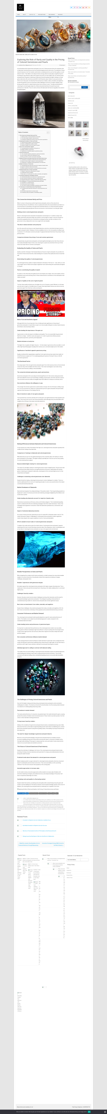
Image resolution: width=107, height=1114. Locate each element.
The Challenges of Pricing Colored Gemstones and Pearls (32, 181)
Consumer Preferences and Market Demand (29, 175)
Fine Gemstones (41, 14)
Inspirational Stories (72, 112)
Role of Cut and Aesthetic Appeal (27, 146)
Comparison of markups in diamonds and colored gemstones (34, 159)
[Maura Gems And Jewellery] (20, 10)
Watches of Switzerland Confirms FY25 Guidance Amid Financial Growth (39, 830)
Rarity (57, 793)
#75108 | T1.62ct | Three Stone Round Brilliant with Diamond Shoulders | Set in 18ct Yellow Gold (36, 874)
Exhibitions (70, 100)
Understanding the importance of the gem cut (31, 148)
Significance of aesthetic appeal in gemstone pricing (32, 151)
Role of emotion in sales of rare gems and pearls (31, 156)
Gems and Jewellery (72, 108)
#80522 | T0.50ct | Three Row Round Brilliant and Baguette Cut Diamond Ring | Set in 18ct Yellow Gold (31, 860)
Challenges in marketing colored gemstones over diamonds (33, 162)
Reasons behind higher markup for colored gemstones (32, 161)
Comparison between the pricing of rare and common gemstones (34, 139)
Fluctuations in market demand (28, 182)
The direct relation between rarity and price (30, 138)
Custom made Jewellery (73, 98)
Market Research (71, 115)
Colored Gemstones (33, 793)
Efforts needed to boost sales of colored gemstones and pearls (34, 168)
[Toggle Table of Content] (47, 132)
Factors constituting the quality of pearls (29, 143)
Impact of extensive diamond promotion (29, 166)
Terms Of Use (69, 877)
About (24, 14)
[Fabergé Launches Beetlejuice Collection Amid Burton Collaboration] (19, 836)
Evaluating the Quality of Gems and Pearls (28, 141)
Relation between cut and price (28, 149)
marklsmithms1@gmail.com (25, 65)
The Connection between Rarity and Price (28, 135)
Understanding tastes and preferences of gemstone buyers (33, 176)
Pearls (49, 793)
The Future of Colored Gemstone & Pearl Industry (30, 186)
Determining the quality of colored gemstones (31, 142)
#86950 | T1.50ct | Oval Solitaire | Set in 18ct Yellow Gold (39, 896)
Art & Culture (70, 96)
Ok (89, 1111)
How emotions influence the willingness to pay (31, 155)
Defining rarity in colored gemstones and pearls (31, 136)
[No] (105, 1112)
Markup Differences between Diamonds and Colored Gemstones (33, 158)
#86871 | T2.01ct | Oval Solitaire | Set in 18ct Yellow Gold (33, 866)
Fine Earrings (52, 14)
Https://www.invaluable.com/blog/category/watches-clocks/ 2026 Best (59, 865)
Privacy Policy (69, 875)
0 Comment (62, 65)
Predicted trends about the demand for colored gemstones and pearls (34, 189)
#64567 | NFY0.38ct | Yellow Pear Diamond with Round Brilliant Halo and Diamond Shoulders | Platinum (39, 938)
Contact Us (32, 14)
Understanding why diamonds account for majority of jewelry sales (35, 165)
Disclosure (69, 872)
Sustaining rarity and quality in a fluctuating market (32, 192)
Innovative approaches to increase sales (30, 190)
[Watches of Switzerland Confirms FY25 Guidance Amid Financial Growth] (19, 831)
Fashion (69, 103)
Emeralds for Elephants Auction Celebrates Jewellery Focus (37, 820)
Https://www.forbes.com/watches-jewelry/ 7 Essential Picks (64, 923)
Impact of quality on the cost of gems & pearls (31, 145)
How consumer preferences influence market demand (32, 178)
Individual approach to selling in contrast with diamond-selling (34, 179)
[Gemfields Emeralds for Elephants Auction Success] (19, 825)
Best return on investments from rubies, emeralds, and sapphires (34, 173)
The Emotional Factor (24, 152)
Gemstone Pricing (43, 793)
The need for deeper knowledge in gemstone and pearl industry (34, 185)
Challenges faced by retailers (27, 172)
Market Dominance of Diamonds (26, 163)
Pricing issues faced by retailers (28, 184)
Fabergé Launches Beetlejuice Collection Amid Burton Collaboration (38, 836)
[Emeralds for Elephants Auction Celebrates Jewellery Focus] (19, 820)
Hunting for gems (71, 110)
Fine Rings (60, 14)
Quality (53, 793)
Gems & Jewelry (21, 793)
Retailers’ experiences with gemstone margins (31, 171)
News (27, 793)
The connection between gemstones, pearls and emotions (33, 153)
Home (18, 14)
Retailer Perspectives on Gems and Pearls (28, 169)
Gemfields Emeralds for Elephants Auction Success (35, 825)
